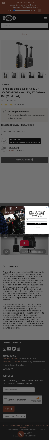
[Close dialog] (47, 208)
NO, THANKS (37, 227)
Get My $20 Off (36, 223)
